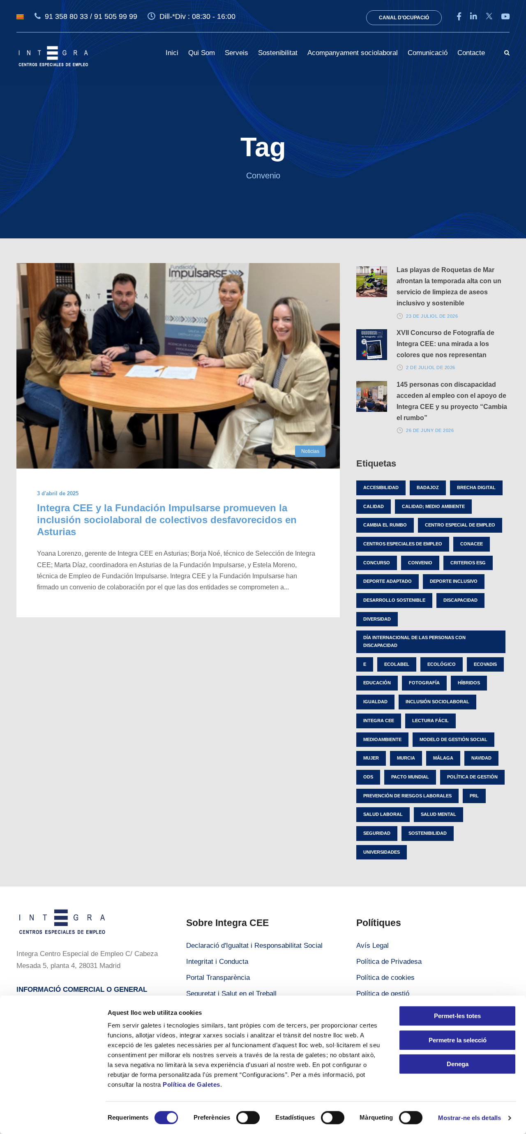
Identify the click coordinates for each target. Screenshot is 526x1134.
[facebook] (459, 16)
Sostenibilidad (427, 833)
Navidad (481, 757)
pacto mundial (410, 776)
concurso (376, 562)
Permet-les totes (457, 1015)
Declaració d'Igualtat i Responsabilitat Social (254, 945)
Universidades (381, 852)
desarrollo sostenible (394, 600)
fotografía (424, 682)
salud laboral (383, 814)
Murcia (406, 757)
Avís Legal (372, 945)
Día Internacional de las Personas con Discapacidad (414, 641)
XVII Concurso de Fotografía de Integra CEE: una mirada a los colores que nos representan (445, 343)
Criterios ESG (468, 562)
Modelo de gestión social (453, 739)
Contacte (471, 53)
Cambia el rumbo (385, 524)
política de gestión (472, 776)
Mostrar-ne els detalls (469, 1117)
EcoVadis (485, 664)
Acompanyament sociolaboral (352, 53)
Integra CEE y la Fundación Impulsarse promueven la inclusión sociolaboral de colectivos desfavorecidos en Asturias (167, 519)
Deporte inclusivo (454, 581)
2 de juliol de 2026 (430, 367)
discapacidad (460, 600)
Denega (457, 1063)
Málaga (443, 757)
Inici (172, 53)
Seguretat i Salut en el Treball (231, 994)
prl (474, 795)
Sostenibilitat (278, 53)
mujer (371, 757)
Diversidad (377, 619)
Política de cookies (385, 978)
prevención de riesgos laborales (407, 795)
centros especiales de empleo (402, 543)
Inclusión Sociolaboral (437, 701)
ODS (368, 776)
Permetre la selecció (458, 1040)
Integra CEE (378, 720)
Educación (377, 682)
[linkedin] (473, 16)
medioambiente (382, 739)
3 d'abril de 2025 (57, 493)
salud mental (438, 814)
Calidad (373, 506)
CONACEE (471, 543)
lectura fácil (430, 720)
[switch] (248, 1117)
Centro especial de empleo (460, 524)
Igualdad (375, 701)
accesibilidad (381, 487)
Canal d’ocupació (404, 18)
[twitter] (489, 16)
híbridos (469, 682)
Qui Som (201, 53)
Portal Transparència (218, 978)
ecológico (441, 664)
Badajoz (428, 487)
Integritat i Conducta (217, 961)
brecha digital (476, 487)
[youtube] (505, 16)
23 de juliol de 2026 (432, 316)
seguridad (376, 833)
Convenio (420, 562)
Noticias (310, 451)
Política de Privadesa (389, 961)
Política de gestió (382, 994)
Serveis (236, 53)
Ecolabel (396, 664)
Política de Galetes (191, 1084)
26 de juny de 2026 (430, 430)
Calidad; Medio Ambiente (433, 506)
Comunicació (428, 53)
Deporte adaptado (387, 581)
